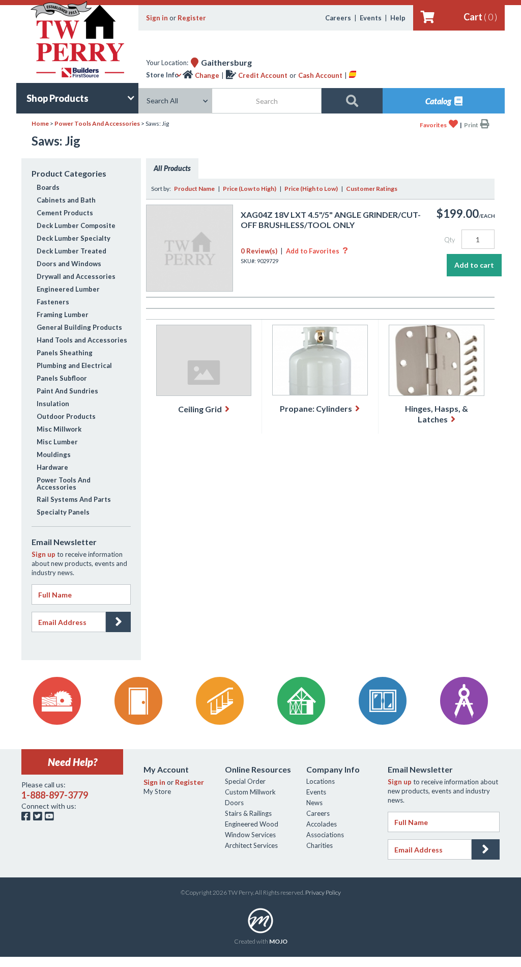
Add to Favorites (317, 251)
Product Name (194, 188)
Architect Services (251, 845)
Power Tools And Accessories (97, 123)
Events (371, 18)
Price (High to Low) (311, 188)
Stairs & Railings (248, 813)
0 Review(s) (259, 251)
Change (207, 75)
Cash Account (320, 75)
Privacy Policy (323, 892)
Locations (320, 781)
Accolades (321, 824)
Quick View (189, 281)
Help (398, 18)
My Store (157, 791)
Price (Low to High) (249, 188)
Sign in (157, 18)
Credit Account (262, 75)
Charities (319, 845)
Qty (449, 240)
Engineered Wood (251, 824)
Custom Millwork (250, 792)
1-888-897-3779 (54, 795)
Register (192, 18)
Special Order (245, 781)
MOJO (278, 941)
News (314, 803)
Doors (234, 803)
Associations (325, 835)
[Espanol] (352, 75)
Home (40, 123)
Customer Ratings (371, 188)
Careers (338, 18)
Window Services (250, 835)
